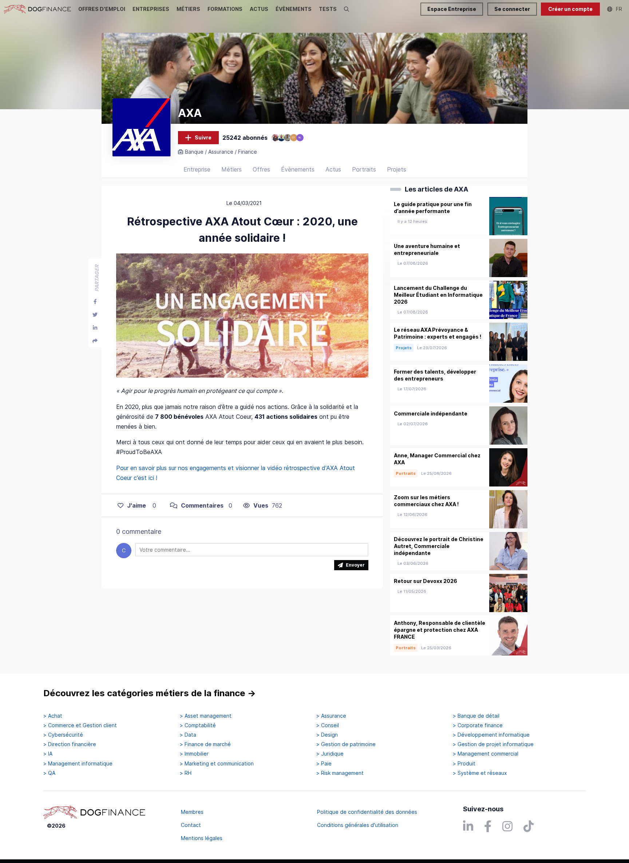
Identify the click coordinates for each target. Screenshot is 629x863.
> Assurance (331, 716)
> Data (188, 735)
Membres (192, 812)
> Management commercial (485, 754)
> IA (47, 754)
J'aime (136, 505)
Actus (333, 169)
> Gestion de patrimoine (346, 744)
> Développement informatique (491, 735)
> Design (327, 735)
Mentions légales (201, 838)
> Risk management (340, 773)
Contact (191, 825)
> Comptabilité (198, 725)
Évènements (297, 169)
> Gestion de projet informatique (493, 744)
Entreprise (196, 169)
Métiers (231, 169)
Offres (261, 169)
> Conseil (327, 725)
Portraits (364, 169)
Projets (396, 169)
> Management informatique (77, 764)
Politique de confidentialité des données (367, 812)
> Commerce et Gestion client (80, 725)
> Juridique (330, 754)
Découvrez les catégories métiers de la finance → (149, 693)
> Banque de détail (476, 716)
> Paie (324, 764)
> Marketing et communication (217, 764)
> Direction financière (69, 744)
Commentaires (202, 505)
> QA (49, 773)
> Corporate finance (478, 725)
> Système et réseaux (480, 773)
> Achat (52, 716)
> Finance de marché (205, 744)
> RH (185, 773)
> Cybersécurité (63, 735)
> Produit (464, 764)
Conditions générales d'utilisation (357, 825)
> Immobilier (194, 754)
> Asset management (206, 716)
